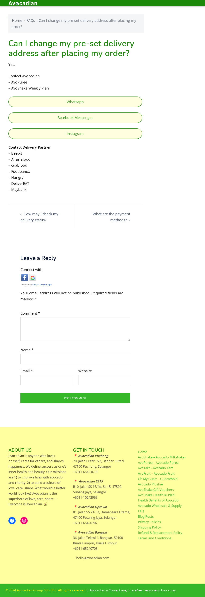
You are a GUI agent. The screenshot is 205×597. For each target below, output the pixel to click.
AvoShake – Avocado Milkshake (161, 457)
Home (17, 20)
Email (26, 370)
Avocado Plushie (150, 484)
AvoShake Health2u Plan (156, 495)
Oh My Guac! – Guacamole (157, 479)
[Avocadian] (37, 3)
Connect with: (31, 269)
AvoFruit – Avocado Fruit (156, 473)
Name (27, 349)
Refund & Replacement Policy (160, 533)
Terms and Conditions (154, 538)
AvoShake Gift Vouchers (156, 489)
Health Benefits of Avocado (158, 500)
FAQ (141, 511)
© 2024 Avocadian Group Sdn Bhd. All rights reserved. (46, 590)
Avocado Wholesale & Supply (160, 505)
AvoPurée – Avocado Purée (158, 462)
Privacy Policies (149, 522)
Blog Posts (146, 516)
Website (85, 370)
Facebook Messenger (75, 117)
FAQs (30, 20)
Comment (30, 313)
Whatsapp (75, 101)
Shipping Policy (149, 527)
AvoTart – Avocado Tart (155, 468)
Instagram (75, 133)
